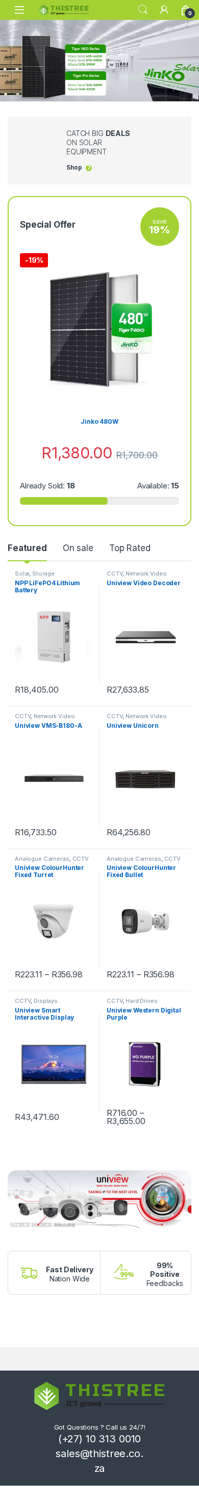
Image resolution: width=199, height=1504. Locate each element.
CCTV (114, 573)
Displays (46, 1000)
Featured (27, 548)
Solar (22, 573)
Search (142, 9)
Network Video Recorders (136, 576)
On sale (78, 548)
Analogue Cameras (42, 858)
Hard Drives (141, 1000)
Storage (43, 573)
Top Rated (130, 548)
